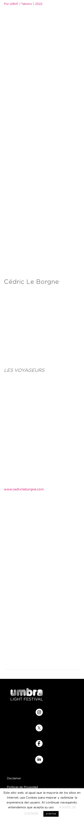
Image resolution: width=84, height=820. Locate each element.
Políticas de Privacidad (22, 787)
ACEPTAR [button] (51, 814)
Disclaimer (14, 778)
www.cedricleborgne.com (24, 489)
